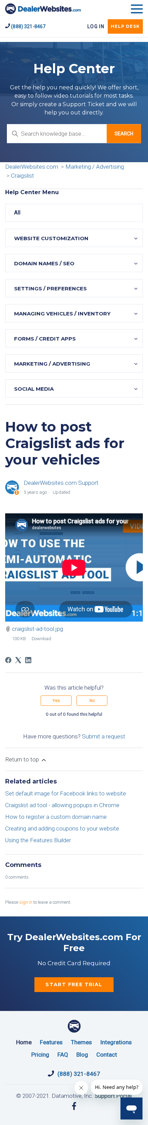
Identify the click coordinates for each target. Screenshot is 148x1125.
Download (41, 638)
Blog (82, 1054)
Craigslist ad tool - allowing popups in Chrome (62, 805)
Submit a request (103, 736)
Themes (81, 1042)
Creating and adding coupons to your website (62, 828)
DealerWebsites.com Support (61, 482)
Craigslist (22, 175)
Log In (95, 26)
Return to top (22, 759)
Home (24, 1042)
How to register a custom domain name (56, 816)
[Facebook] (8, 660)
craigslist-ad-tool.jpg (37, 628)
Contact (106, 1054)
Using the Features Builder (38, 840)
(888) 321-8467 (27, 26)
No (92, 700)
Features (51, 1042)
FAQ (62, 1054)
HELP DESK (125, 26)
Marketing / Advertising (94, 166)
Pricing (40, 1054)
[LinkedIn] (28, 660)
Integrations (116, 1042)
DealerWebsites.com (43, 8)
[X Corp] (18, 660)
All (17, 212)
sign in (25, 902)
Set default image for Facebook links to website (65, 793)
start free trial (73, 984)
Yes (56, 700)
